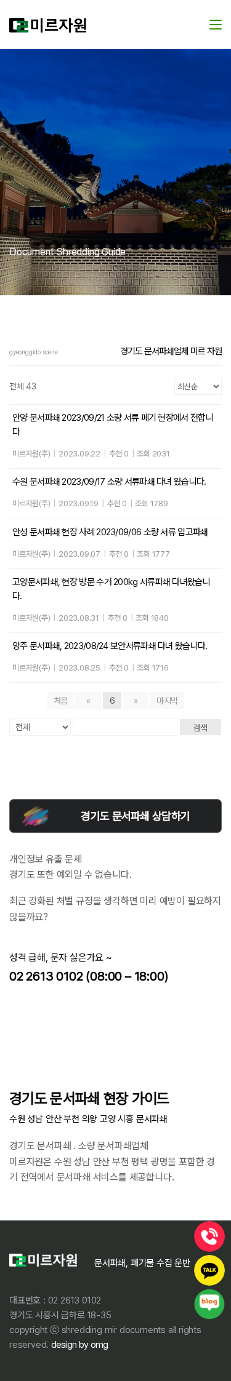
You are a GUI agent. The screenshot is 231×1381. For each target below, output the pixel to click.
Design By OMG (78, 1344)
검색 (200, 728)
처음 (61, 701)
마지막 (166, 701)
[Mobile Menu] (215, 24)
